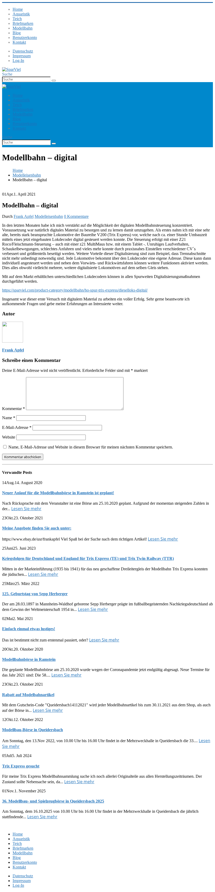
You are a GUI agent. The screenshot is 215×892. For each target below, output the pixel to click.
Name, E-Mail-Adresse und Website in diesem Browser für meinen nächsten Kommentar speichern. (90, 447)
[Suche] (54, 80)
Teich (17, 18)
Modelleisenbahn (49, 216)
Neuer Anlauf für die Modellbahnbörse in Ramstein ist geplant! (58, 493)
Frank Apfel (24, 216)
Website (8, 437)
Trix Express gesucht (20, 766)
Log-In (18, 60)
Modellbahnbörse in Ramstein (29, 659)
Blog (17, 33)
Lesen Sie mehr (26, 509)
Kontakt (19, 42)
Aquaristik (21, 14)
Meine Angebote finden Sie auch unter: (36, 528)
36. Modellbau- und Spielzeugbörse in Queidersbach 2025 (53, 801)
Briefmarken (23, 23)
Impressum (22, 56)
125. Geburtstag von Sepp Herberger (35, 594)
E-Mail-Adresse (16, 427)
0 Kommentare (76, 216)
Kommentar (13, 408)
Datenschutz (23, 51)
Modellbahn (23, 28)
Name (8, 418)
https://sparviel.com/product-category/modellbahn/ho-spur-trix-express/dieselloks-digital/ (75, 290)
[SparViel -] (11, 69)
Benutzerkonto (25, 37)
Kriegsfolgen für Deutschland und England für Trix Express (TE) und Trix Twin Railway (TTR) (88, 558)
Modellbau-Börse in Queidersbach (32, 730)
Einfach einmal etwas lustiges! (28, 629)
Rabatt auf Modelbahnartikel (28, 694)
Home (18, 9)
